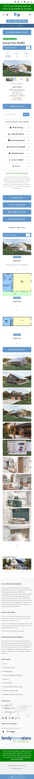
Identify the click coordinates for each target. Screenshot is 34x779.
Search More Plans (17, 32)
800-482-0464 (19, 227)
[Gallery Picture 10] (17, 516)
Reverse (17, 257)
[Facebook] (18, 2)
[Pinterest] (15, 2)
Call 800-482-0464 (17, 21)
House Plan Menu (10, 48)
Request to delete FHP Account (13, 694)
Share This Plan (18, 212)
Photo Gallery (18, 219)
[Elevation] (17, 68)
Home (3, 26)
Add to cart (18, 106)
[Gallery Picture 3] (17, 396)
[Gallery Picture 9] (17, 499)
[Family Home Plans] (17, 15)
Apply (26, 114)
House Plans (10, 26)
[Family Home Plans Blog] (31, 2)
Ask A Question (17, 205)
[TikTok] (27, 2)
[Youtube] (24, 2)
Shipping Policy (8, 671)
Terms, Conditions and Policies (12, 675)
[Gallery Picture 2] (17, 379)
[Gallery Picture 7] (17, 465)
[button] (5, 571)
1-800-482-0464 (9, 712)
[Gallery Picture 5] (17, 431)
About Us (6, 679)
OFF (22, 84)
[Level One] (17, 284)
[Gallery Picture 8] (17, 482)
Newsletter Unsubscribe (10, 691)
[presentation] (4, 564)
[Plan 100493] (17, 564)
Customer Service (9, 668)
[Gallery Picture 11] (17, 533)
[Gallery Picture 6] (17, 448)
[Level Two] (17, 321)
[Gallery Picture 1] (17, 362)
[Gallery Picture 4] (17, 413)
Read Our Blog (7, 683)
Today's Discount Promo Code (12, 687)
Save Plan (18, 198)
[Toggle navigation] (28, 47)
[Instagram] (21, 2)
